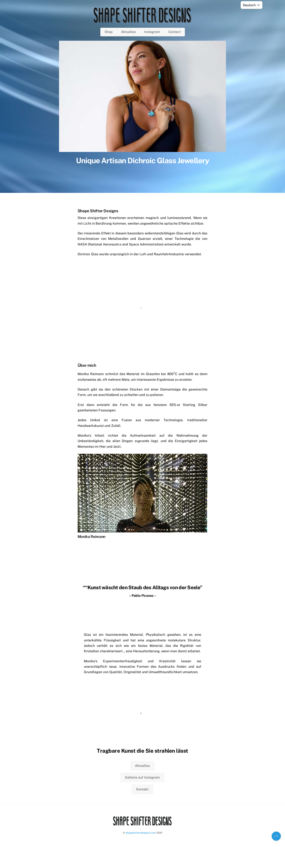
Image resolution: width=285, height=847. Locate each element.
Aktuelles (128, 32)
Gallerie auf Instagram (142, 777)
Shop (109, 32)
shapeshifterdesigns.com (141, 832)
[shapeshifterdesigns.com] (142, 21)
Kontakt (142, 789)
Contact (174, 32)
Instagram (152, 32)
